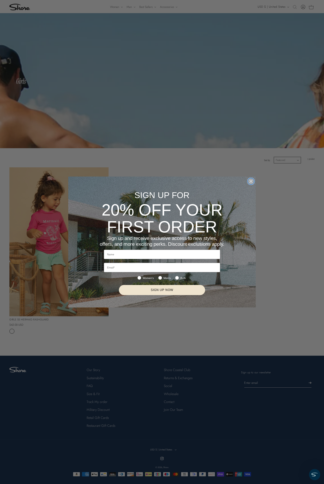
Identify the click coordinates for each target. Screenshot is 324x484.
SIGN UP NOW (162, 290)
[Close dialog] (251, 181)
